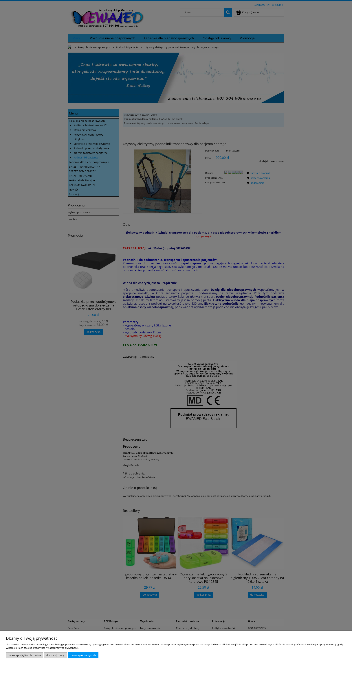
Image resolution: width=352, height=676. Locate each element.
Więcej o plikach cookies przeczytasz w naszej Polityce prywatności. (42, 647)
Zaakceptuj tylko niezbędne (24, 655)
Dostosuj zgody (55, 655)
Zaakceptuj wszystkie (83, 655)
